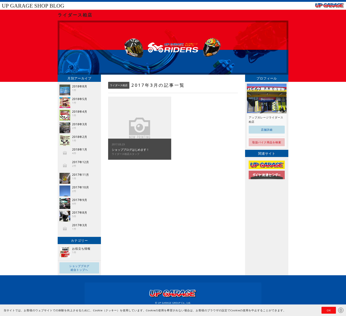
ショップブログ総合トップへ (79, 267)
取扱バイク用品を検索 (266, 142)
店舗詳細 (266, 129)
